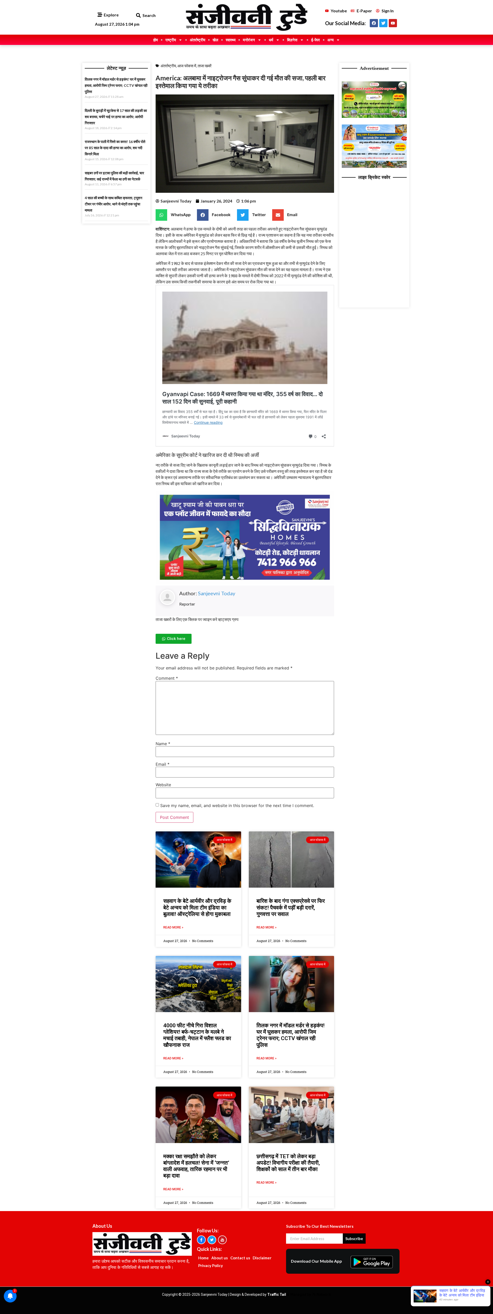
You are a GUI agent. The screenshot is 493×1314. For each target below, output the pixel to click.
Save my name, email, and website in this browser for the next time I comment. (237, 805)
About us (219, 1257)
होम (155, 39)
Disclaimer (262, 1257)
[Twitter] (383, 23)
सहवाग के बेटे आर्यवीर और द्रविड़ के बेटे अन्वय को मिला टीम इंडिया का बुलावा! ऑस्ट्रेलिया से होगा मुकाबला (197, 907)
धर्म (271, 39)
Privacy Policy (210, 1265)
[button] (138, 15)
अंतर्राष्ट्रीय (197, 39)
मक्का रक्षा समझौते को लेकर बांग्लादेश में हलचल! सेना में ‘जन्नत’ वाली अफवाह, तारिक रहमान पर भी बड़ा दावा (196, 1166)
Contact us (240, 1257)
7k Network (321, 1294)
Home (203, 1257)
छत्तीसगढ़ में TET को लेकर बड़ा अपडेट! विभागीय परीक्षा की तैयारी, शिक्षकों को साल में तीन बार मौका (288, 1162)
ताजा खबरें (205, 65)
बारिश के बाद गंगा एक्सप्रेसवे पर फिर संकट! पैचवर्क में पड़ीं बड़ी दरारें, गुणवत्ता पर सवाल (291, 907)
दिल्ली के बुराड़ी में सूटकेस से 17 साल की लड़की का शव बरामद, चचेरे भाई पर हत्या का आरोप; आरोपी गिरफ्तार (116, 116)
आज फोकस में (186, 65)
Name (163, 744)
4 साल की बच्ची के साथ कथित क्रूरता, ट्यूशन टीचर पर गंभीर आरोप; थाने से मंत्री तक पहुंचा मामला (113, 204)
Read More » (173, 927)
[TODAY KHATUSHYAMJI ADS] (374, 166)
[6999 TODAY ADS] (374, 116)
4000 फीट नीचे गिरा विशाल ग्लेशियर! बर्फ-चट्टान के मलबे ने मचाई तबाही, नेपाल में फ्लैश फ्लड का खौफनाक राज (197, 1035)
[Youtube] (393, 23)
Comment (167, 678)
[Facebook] (374, 23)
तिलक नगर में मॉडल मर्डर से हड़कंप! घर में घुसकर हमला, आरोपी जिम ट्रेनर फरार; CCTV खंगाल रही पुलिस (116, 85)
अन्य (330, 39)
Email (162, 764)
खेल (215, 39)
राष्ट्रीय (170, 39)
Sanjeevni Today (216, 593)
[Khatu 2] (245, 582)
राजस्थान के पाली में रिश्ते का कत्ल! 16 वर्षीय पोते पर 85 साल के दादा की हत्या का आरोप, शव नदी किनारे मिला (115, 147)
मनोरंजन (249, 39)
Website (163, 785)
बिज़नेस (292, 39)
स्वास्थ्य (230, 39)
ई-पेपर (315, 39)
